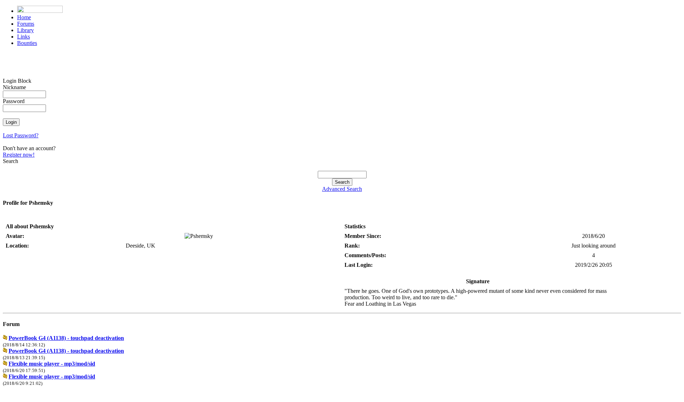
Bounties (27, 43)
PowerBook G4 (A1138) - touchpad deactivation (66, 338)
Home (24, 17)
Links (23, 37)
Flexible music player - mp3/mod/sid (52, 364)
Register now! (19, 155)
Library (25, 30)
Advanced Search (342, 189)
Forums (25, 24)
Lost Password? (20, 135)
